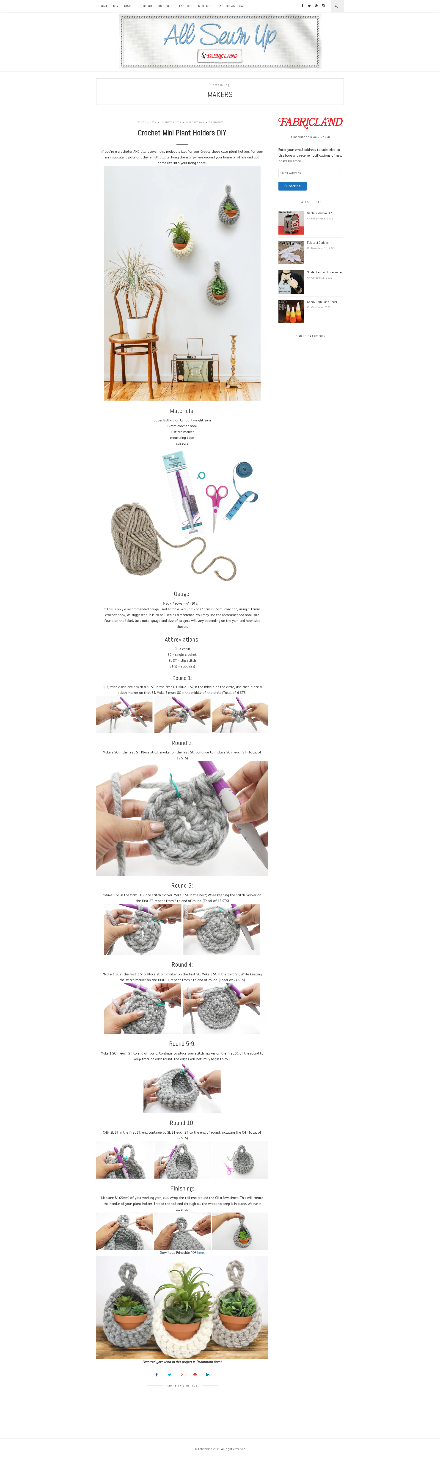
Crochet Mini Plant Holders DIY (182, 133)
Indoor (146, 5)
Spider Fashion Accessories (325, 272)
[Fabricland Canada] (220, 41)
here (200, 1253)
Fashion (186, 5)
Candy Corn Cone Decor (322, 302)
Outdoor (166, 5)
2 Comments (216, 122)
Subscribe (292, 186)
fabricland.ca (230, 5)
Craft (129, 5)
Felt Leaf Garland (318, 243)
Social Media (149, 122)
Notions (205, 5)
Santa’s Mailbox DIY (319, 213)
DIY (116, 5)
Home (103, 5)
